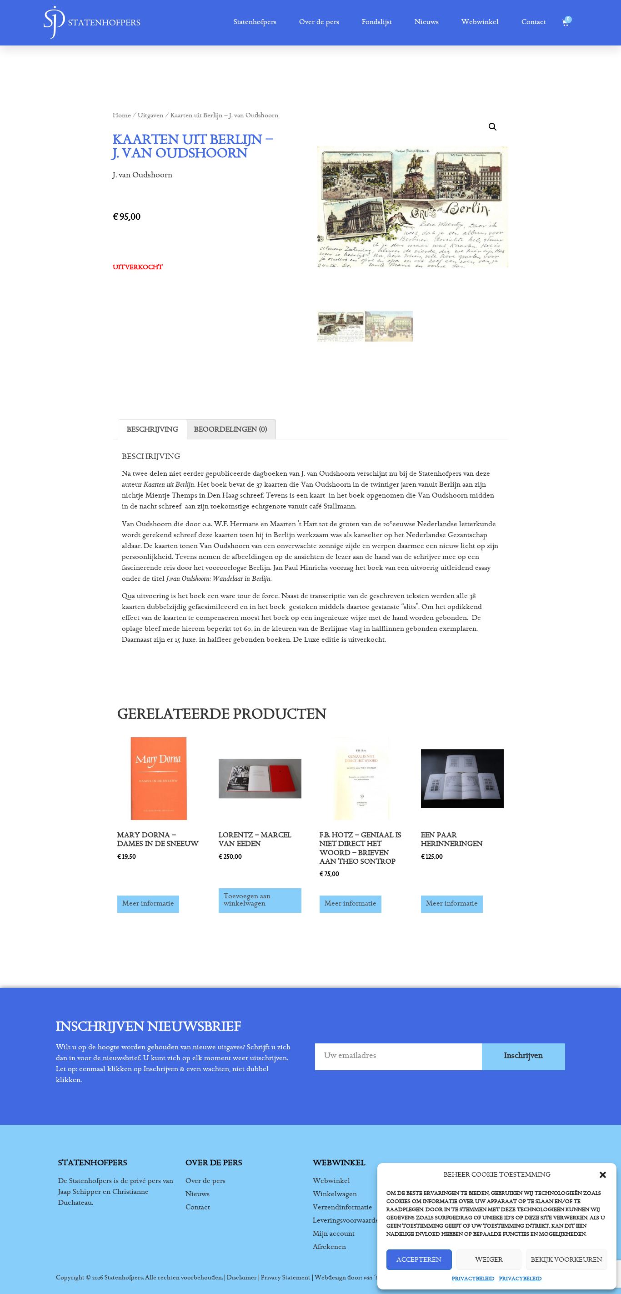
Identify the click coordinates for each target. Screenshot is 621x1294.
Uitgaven (151, 116)
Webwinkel (480, 22)
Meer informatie (148, 904)
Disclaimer (242, 1278)
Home (122, 116)
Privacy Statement (285, 1278)
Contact (533, 22)
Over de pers (319, 22)
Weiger (489, 1259)
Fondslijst (377, 22)
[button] (602, 1174)
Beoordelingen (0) (230, 429)
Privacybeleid (473, 1278)
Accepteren (418, 1259)
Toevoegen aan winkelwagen (247, 900)
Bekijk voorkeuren (566, 1259)
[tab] (152, 429)
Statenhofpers (255, 22)
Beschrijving (152, 429)
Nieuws (427, 22)
